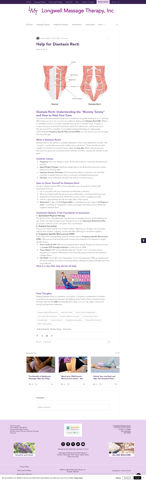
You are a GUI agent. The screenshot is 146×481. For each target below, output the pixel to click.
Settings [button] (118, 478)
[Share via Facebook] (37, 336)
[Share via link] (52, 336)
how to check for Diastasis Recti (85, 312)
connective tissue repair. (90, 316)
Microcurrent (67, 329)
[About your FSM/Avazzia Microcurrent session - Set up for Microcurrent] (73, 365)
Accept (137, 478)
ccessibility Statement (25, 474)
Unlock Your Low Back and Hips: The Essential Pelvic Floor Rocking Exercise (104, 377)
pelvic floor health (66, 312)
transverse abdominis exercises (69, 316)
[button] (39, 2)
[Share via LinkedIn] (47, 336)
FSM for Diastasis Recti (45, 324)
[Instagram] (63, 444)
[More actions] (108, 38)
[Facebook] (68, 444)
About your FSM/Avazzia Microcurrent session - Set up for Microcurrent (72, 377)
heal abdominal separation (74, 320)
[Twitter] (78, 444)
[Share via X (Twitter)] (42, 336)
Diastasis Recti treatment (93, 320)
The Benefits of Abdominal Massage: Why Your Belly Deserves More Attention (40, 377)
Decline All (127, 478)
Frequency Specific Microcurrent (48, 312)
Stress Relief (90, 25)
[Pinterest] (73, 444)
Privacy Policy (24, 467)
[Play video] (73, 280)
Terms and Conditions (24, 470)
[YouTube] (83, 444)
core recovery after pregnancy (47, 316)
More (100, 25)
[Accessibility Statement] (143, 240)
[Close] (143, 477)
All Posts (29, 25)
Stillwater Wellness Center (122, 426)
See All (117, 353)
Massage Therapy (43, 25)
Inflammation (77, 25)
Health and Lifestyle (61, 25)
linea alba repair (42, 320)
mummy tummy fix (56, 320)
